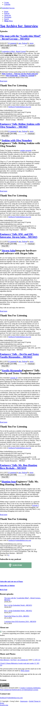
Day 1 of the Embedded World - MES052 (18, 611)
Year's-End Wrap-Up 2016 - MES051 (16, 616)
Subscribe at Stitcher (7, 585)
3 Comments (12, 472)
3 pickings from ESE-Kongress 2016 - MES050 (20, 621)
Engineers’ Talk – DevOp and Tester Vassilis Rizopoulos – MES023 (19, 355)
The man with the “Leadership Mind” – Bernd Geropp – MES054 (20, 37)
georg (31, 43)
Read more (3, 81)
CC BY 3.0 (36, 660)
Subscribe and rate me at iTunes (11, 581)
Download (31, 45)
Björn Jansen (25, 671)
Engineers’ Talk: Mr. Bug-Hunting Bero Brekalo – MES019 (18, 466)
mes (20, 43)
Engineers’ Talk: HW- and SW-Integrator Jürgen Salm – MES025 (18, 235)
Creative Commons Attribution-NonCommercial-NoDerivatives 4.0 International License (20, 689)
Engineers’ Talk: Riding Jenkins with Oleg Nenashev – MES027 (20, 125)
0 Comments (12, 43)
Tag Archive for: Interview (19, 26)
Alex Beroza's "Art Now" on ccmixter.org (14, 660)
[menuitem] (22, 12)
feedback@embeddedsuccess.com (19, 107)
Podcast (24, 43)
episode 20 (13, 378)
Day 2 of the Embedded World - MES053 (18, 605)
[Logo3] (7, 8)
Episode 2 (35, 505)
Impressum (24, 701)
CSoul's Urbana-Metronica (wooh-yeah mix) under (17, 663)
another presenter (26, 150)
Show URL (5, 48)
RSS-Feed (3, 590)
